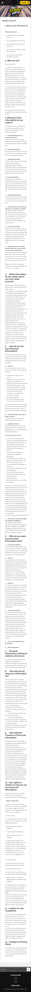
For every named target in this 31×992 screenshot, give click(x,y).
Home (15, 978)
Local (15, 982)
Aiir (25, 989)
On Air (15, 980)
